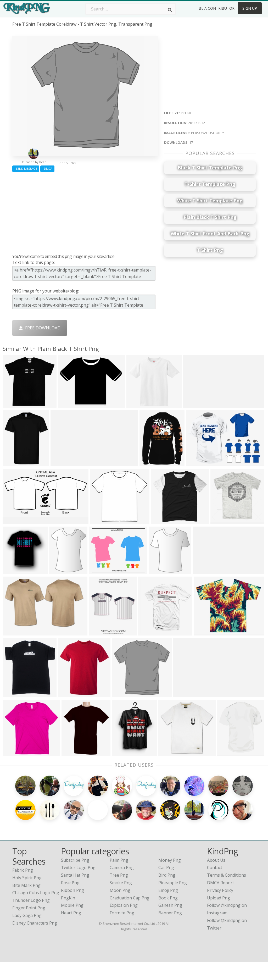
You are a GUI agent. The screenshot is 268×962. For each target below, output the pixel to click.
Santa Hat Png (75, 875)
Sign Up (249, 8)
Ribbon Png (72, 890)
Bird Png (166, 875)
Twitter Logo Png (78, 867)
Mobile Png (72, 905)
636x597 (160, 520)
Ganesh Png (170, 905)
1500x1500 (14, 632)
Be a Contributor (216, 8)
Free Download (41, 328)
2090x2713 (151, 463)
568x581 (12, 404)
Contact (214, 867)
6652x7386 (160, 570)
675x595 (71, 752)
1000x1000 (100, 632)
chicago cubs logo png (35, 892)
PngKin (68, 898)
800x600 (98, 570)
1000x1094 (69, 693)
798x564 (195, 463)
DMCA (47, 168)
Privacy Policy (220, 890)
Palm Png (119, 860)
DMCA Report (220, 883)
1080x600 (13, 520)
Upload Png (218, 898)
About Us (216, 860)
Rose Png (70, 883)
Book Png (168, 898)
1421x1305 (101, 520)
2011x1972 (123, 693)
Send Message (25, 168)
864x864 (12, 570)
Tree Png (119, 875)
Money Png (169, 860)
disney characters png (34, 923)
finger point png (28, 908)
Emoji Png (168, 890)
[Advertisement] (85, 211)
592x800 (121, 752)
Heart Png (71, 913)
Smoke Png (121, 883)
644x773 (12, 463)
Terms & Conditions (226, 875)
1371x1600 (229, 752)
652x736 (12, 693)
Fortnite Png (122, 913)
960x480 (202, 570)
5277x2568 (195, 404)
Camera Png (122, 867)
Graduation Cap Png (129, 898)
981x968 (220, 520)
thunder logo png (31, 900)
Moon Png (120, 890)
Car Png (166, 867)
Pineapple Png (172, 883)
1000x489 (61, 463)
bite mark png (26, 885)
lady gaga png (27, 915)
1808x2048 (14, 752)
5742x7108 (61, 570)
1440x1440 (205, 632)
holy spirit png (27, 878)
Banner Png (170, 913)
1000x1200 (170, 752)
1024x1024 (150, 632)
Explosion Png (124, 905)
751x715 (136, 404)
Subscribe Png (75, 860)
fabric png (22, 870)
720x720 (67, 404)
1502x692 (184, 693)
